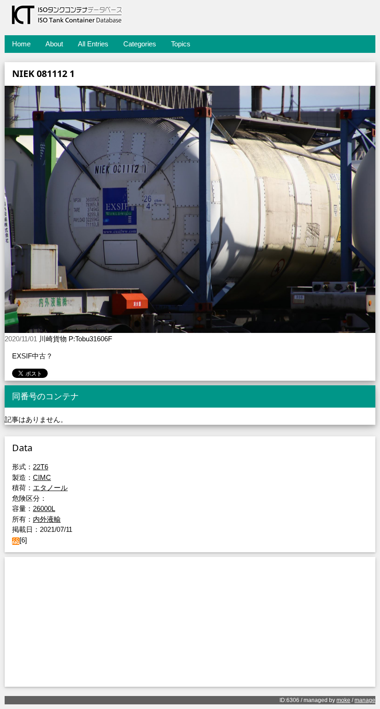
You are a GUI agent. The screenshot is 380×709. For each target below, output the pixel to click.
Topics (180, 44)
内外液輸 (47, 519)
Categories (139, 44)
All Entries (93, 44)
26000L (44, 508)
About (54, 44)
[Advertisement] (190, 622)
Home (21, 44)
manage (365, 700)
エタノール (50, 488)
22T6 (40, 467)
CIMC (42, 477)
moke (343, 700)
